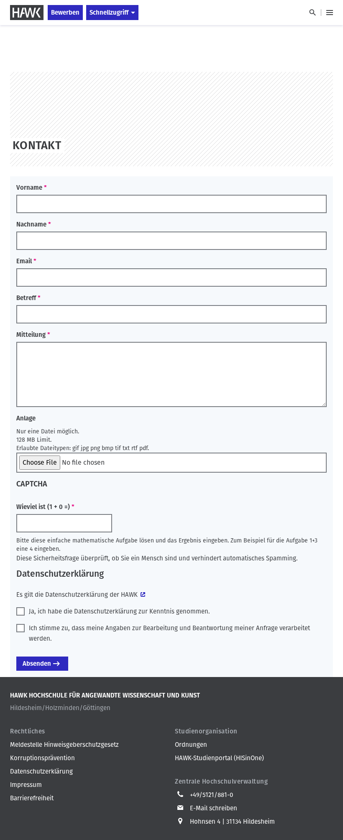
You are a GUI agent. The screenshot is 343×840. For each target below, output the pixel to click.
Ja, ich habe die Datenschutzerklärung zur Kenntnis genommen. (119, 611)
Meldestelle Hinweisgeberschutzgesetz (64, 744)
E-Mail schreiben (213, 808)
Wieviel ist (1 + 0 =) (43, 507)
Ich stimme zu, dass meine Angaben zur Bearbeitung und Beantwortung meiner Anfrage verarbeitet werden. (169, 633)
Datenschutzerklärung (41, 771)
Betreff (26, 298)
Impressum (26, 785)
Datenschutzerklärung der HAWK (91, 594)
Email (24, 261)
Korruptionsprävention (42, 758)
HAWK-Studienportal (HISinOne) (219, 758)
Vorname (29, 187)
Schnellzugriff (109, 12)
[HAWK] (27, 12)
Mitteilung (31, 335)
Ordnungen (191, 744)
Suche (312, 12)
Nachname (31, 224)
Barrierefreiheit (32, 798)
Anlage (26, 418)
